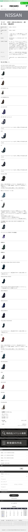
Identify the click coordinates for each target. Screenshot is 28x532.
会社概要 (2, 520)
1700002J (22, 184)
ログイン (19, 425)
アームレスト (3, 479)
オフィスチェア (4, 481)
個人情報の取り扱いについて (11, 520)
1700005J (22, 345)
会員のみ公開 (23, 420)
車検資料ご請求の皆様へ (5, 463)
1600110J (8, 288)
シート (2, 476)
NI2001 (7, 416)
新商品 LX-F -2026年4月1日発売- (7, 455)
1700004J (24, 218)
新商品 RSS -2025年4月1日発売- (7, 457)
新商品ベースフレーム (5, 460)
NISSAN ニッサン (15, 9)
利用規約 (20, 520)
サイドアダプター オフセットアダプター (12, 484)
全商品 (2, 9)
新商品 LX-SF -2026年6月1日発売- (7, 452)
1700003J (17, 217)
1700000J (16, 272)
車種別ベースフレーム (7, 9)
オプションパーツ (4, 489)
